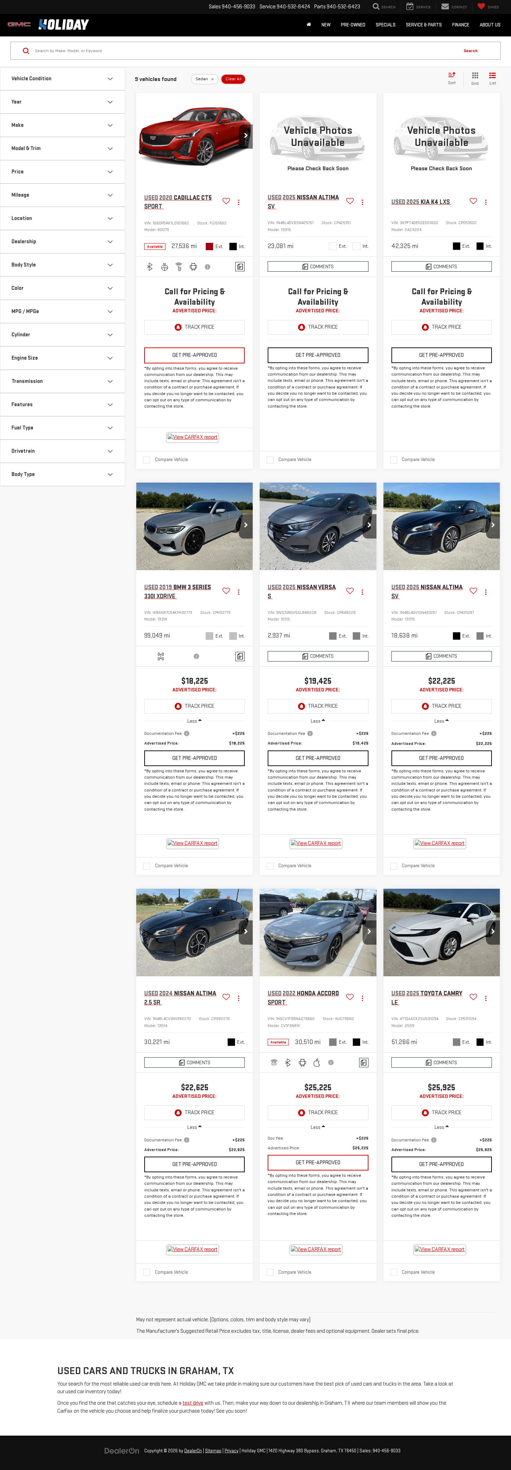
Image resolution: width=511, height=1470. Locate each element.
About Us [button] (490, 25)
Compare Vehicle (171, 459)
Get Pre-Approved (194, 355)
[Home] (308, 25)
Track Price (199, 327)
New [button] (326, 25)
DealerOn (193, 1451)
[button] (246, 136)
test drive (192, 1403)
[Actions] (239, 202)
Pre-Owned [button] (353, 25)
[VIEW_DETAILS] (318, 136)
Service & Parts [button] (424, 25)
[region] (194, 738)
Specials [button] (386, 25)
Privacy (231, 1451)
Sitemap (213, 1451)
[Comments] (240, 266)
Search (471, 51)
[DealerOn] (122, 1450)
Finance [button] (460, 25)
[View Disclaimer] (208, 267)
